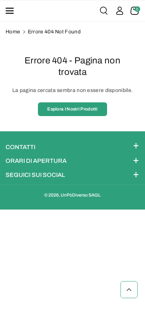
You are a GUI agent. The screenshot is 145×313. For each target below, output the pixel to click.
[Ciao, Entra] (120, 11)
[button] (12, 11)
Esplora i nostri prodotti (72, 109)
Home (13, 31)
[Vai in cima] (129, 289)
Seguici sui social (35, 175)
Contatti (20, 147)
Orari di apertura (36, 161)
